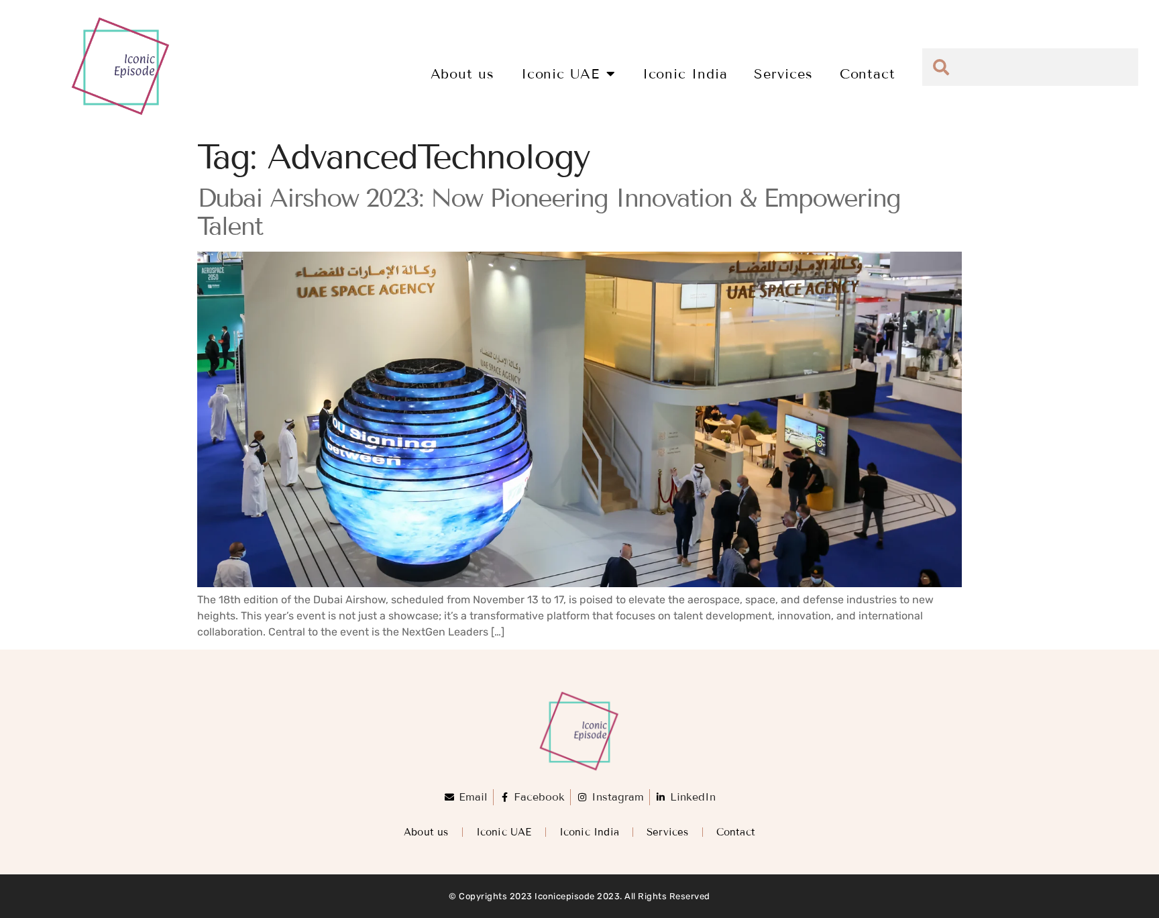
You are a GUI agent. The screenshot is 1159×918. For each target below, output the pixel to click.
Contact (867, 74)
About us (462, 74)
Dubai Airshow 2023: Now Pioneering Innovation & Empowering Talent (548, 212)
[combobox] (1030, 67)
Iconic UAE (560, 74)
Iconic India (685, 74)
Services (783, 74)
